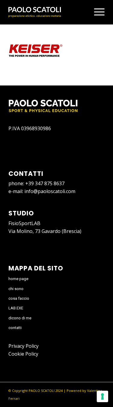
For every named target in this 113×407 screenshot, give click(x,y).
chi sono (16, 288)
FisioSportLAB (24, 223)
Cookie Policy (23, 353)
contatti (15, 327)
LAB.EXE (15, 308)
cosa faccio (18, 298)
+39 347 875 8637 (44, 183)
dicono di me (19, 318)
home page (18, 278)
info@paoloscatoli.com (49, 191)
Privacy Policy (23, 346)
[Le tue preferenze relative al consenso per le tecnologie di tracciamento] (102, 396)
